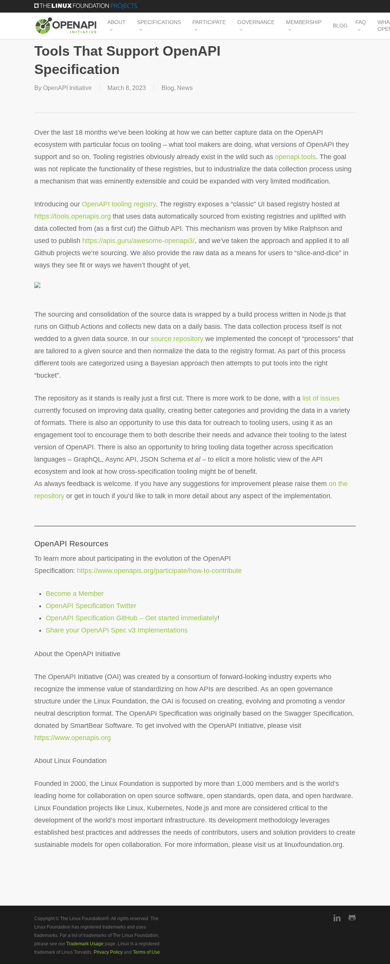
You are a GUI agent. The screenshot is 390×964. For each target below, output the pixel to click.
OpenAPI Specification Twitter (91, 606)
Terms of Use (146, 952)
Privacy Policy (108, 952)
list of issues (321, 398)
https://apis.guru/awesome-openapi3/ (138, 241)
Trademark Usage (85, 943)
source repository (177, 339)
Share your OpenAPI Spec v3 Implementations (117, 630)
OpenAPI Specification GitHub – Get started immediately (131, 618)
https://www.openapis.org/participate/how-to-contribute (159, 571)
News (185, 88)
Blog (167, 88)
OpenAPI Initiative (67, 88)
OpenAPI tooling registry (119, 204)
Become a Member (75, 593)
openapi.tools (295, 157)
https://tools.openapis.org (72, 216)
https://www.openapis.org (72, 738)
